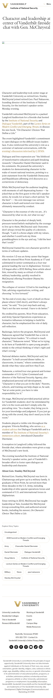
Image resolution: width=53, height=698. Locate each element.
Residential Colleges (10, 616)
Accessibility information (37, 682)
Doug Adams (10, 558)
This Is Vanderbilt (9, 620)
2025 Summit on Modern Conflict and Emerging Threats (26, 539)
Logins (29, 620)
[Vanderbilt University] (26, 604)
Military (7, 572)
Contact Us (32, 637)
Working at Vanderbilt (35, 612)
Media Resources (33, 627)
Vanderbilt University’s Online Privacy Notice (26, 641)
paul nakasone (34, 572)
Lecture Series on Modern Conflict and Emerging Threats (25, 565)
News (19, 572)
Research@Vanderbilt (11, 623)
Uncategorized (10, 532)
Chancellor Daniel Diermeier (26, 546)
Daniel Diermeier (11, 552)
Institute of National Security (23, 120)
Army (7, 546)
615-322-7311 (21, 637)
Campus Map (31, 623)
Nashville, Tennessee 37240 (26, 634)
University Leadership (11, 612)
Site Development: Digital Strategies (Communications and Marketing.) (26, 689)
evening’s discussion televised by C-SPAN (23, 151)
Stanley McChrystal (12, 578)
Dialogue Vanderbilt (12, 123)
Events (29, 616)
